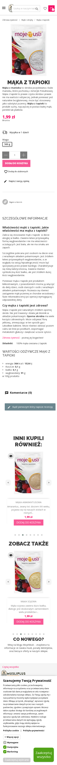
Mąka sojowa (28, 601)
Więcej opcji (13, 737)
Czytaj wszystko (10, 666)
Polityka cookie (11, 730)
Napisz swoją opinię (18, 181)
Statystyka (12, 747)
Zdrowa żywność (11, 337)
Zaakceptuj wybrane (17, 760)
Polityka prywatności (33, 730)
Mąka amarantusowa (28, 502)
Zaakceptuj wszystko (44, 755)
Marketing (12, 751)
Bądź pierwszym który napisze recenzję (32, 406)
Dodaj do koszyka (16, 163)
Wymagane (12, 742)
